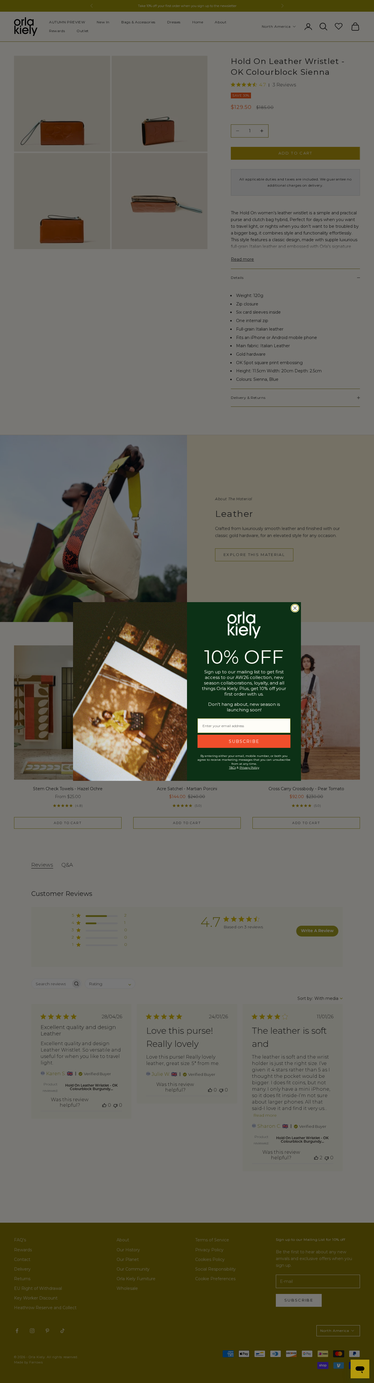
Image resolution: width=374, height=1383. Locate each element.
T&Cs (232, 767)
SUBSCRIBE (244, 741)
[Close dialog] (295, 608)
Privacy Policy (249, 767)
